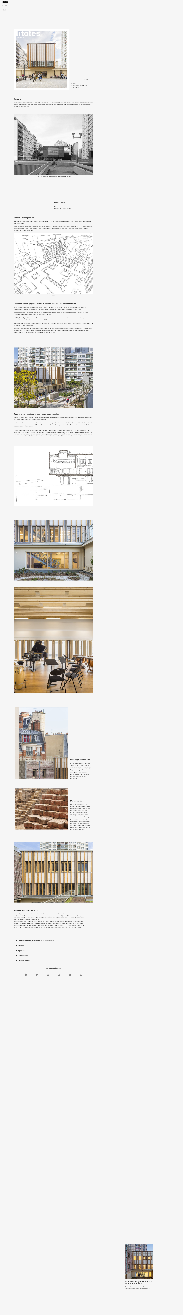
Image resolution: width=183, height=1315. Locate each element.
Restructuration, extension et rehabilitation (36, 941)
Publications (23, 956)
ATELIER (4, 5)
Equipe (21, 946)
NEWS (4, 10)
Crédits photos (24, 960)
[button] (16, 145)
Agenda (21, 951)
